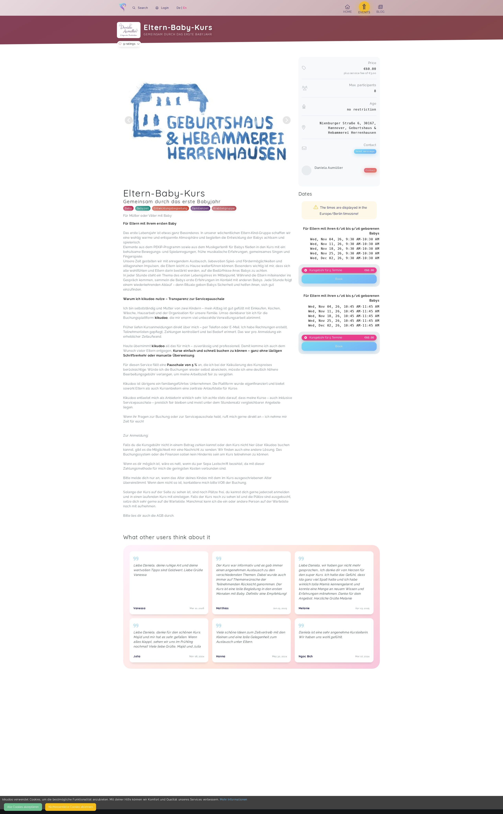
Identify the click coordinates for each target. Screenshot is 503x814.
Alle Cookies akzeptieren (23, 807)
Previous (129, 120)
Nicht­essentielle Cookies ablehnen (71, 807)
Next (287, 120)
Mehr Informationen (233, 799)
